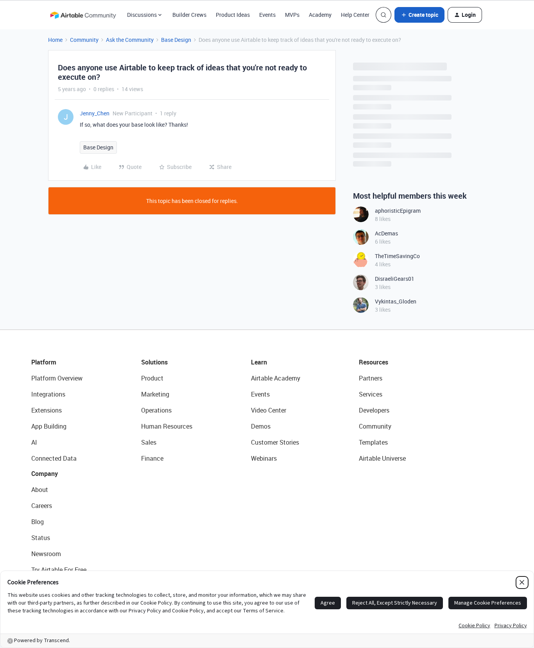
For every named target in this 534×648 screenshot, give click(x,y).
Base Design (176, 39)
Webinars (264, 458)
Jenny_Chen (94, 113)
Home (55, 39)
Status (40, 537)
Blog (37, 521)
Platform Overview (56, 378)
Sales (148, 442)
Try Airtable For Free (58, 569)
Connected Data (54, 458)
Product (152, 378)
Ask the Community (130, 39)
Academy (320, 14)
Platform (43, 362)
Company (44, 473)
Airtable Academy (275, 378)
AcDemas (386, 233)
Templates (373, 442)
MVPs (292, 14)
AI (34, 442)
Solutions (154, 362)
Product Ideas (233, 14)
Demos (261, 426)
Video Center (268, 410)
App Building (48, 426)
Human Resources (166, 426)
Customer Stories (275, 442)
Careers (41, 505)
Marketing (155, 394)
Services (370, 394)
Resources (373, 362)
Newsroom (46, 553)
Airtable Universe (382, 458)
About (39, 489)
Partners (370, 378)
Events (267, 14)
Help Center (355, 14)
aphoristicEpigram (398, 210)
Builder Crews (189, 14)
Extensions (46, 410)
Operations (156, 410)
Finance (152, 458)
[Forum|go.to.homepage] (83, 15)
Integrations (48, 394)
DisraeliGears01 (394, 278)
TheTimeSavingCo (397, 256)
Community (84, 39)
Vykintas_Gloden (395, 301)
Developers (374, 410)
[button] (419, 15)
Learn (259, 362)
